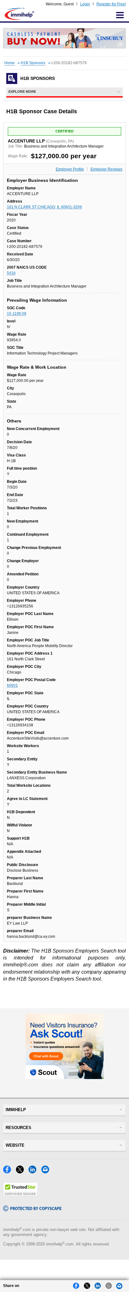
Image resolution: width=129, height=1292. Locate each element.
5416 (11, 273)
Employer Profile (70, 169)
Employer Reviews (106, 169)
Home (9, 63)
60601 (12, 685)
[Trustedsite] (20, 1195)
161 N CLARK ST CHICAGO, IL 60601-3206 (44, 207)
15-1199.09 (16, 313)
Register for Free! (111, 4)
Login (85, 4)
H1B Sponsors (33, 63)
